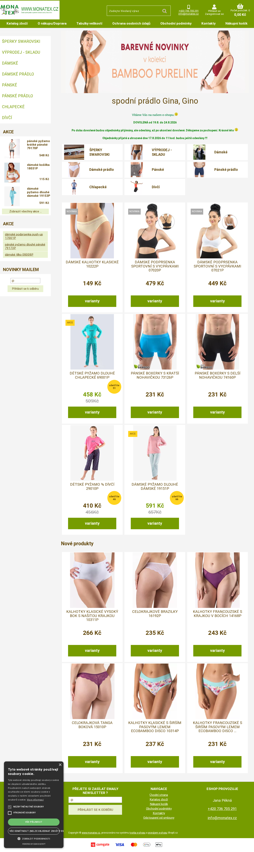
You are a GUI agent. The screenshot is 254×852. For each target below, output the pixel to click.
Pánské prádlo (226, 169)
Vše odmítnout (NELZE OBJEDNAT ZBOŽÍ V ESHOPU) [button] (35, 831)
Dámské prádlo (101, 169)
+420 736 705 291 (189, 10)
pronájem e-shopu (157, 832)
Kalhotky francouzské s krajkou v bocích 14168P (217, 614)
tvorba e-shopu (137, 832)
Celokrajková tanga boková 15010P (92, 725)
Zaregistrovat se (214, 13)
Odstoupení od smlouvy (158, 818)
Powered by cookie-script (33, 844)
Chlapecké (98, 187)
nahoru (248, 846)
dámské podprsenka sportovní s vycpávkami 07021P (217, 266)
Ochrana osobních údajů (131, 23)
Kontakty (208, 23)
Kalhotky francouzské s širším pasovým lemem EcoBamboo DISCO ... (217, 727)
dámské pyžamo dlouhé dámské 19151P (155, 486)
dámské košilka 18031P (38, 166)
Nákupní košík (236, 23)
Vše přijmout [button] (33, 822)
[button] (34, 838)
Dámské (220, 152)
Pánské (158, 169)
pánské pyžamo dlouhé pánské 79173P (25, 246)
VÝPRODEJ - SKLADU (162, 152)
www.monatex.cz (91, 832)
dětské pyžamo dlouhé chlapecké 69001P (92, 375)
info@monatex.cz (188, 13)
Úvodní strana (159, 795)
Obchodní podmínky (175, 23)
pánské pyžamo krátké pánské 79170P (38, 144)
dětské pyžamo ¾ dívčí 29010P (92, 486)
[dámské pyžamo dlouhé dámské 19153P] (12, 196)
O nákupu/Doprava (52, 23)
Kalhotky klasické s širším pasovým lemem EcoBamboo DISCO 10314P (154, 727)
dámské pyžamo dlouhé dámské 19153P (38, 192)
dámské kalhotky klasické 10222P (92, 264)
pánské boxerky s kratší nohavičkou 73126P (155, 375)
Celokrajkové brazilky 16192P (155, 614)
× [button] (60, 764)
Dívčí (156, 187)
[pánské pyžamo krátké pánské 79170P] (12, 149)
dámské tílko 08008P (19, 254)
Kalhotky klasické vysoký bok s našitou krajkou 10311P (92, 616)
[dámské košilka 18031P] (12, 172)
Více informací (35, 800)
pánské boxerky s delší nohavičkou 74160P (217, 375)
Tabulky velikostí (89, 23)
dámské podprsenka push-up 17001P (24, 236)
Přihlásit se (214, 11)
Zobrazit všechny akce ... (25, 211)
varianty (92, 301)
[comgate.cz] (127, 847)
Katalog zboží (17, 23)
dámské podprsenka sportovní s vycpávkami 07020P (155, 266)
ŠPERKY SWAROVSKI (99, 152)
